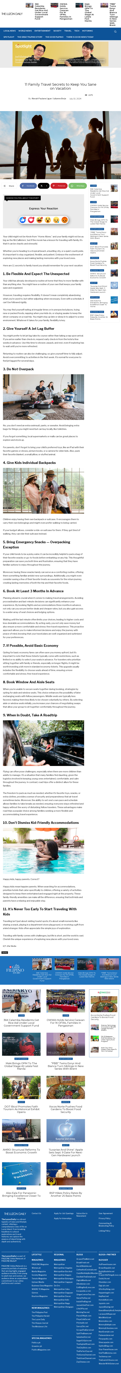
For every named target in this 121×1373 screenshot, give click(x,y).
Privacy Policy (104, 1218)
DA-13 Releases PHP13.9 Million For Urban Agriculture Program (108, 1039)
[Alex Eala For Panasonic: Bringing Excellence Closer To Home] (114, 300)
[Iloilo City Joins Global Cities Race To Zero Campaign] (95, 1049)
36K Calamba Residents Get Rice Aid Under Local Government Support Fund (41, 11)
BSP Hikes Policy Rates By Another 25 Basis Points (99, 317)
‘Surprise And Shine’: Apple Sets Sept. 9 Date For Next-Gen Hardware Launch (99, 289)
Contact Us (36, 1213)
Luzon (93, 186)
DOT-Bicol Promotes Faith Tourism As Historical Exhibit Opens (99, 250)
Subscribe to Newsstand (81, 1214)
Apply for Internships (62, 1218)
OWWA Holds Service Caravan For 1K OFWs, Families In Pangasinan (66, 11)
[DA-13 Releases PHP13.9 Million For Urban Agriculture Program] (95, 1038)
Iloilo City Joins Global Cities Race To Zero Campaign (109, 1049)
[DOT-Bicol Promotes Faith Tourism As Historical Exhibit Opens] (114, 246)
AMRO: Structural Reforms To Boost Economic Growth (98, 276)
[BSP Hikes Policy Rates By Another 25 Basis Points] (114, 314)
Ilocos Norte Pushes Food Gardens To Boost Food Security (98, 263)
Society (4, 952)
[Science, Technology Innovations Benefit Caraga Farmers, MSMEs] (95, 1027)
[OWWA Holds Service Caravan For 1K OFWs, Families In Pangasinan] (54, 5)
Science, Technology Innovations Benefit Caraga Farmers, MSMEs (108, 1027)
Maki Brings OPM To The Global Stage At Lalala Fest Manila (89, 12)
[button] (115, 31)
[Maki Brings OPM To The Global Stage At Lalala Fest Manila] (79, 5)
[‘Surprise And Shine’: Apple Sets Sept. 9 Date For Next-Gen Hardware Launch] (114, 285)
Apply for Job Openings (63, 1213)
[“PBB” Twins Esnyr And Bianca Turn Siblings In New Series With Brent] (104, 5)
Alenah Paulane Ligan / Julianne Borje (49, 98)
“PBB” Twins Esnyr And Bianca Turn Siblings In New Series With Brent (114, 14)
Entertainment (97, 217)
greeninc (94, 258)
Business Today (97, 270)
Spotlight (95, 297)
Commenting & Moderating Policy (106, 1224)
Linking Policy (104, 1231)
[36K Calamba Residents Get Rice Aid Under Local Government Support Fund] (29, 5)
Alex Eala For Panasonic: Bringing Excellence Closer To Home (99, 304)
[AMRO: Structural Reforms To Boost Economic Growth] (114, 272)
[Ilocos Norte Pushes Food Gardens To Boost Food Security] (114, 260)
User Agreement (106, 1213)
